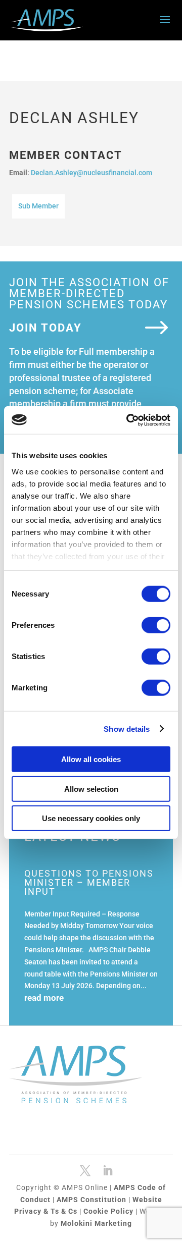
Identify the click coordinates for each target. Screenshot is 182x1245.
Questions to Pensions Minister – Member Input (89, 882)
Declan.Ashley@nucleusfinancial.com (91, 173)
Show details (127, 728)
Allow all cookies (91, 759)
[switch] (156, 625)
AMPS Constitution (92, 1200)
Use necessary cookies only (91, 818)
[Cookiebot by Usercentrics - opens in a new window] (128, 419)
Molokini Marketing (96, 1223)
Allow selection (91, 788)
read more (44, 998)
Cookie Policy (109, 1211)
